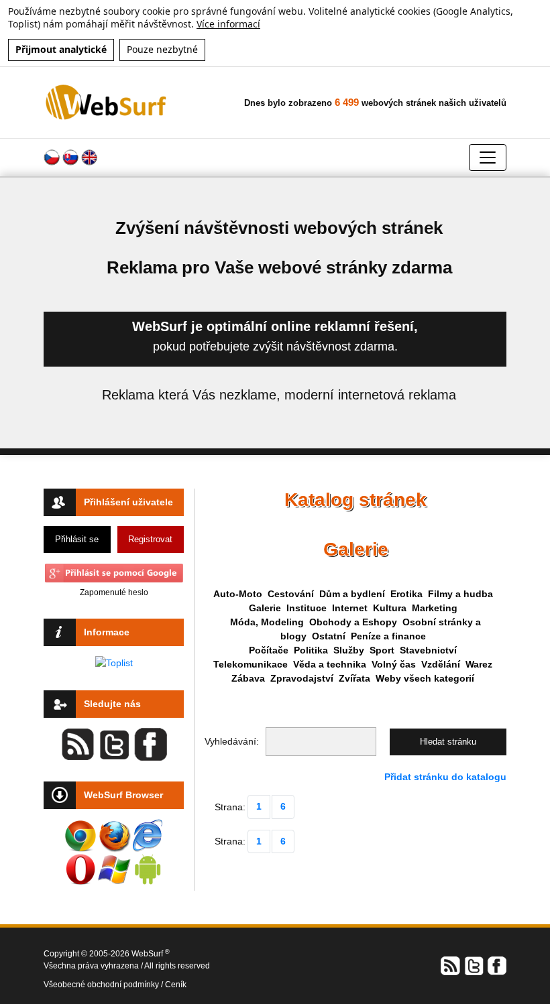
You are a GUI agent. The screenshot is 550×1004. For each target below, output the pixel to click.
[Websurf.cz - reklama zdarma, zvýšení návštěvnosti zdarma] (107, 102)
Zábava (248, 678)
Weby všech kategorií (425, 678)
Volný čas (394, 664)
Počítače (268, 650)
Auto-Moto (237, 593)
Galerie (265, 608)
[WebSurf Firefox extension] (114, 836)
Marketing (434, 608)
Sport (382, 650)
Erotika (406, 593)
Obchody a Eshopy (353, 622)
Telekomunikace (250, 664)
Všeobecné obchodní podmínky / (104, 984)
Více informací (228, 23)
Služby (348, 650)
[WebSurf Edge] (147, 836)
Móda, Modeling (267, 622)
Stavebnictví (428, 650)
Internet (350, 608)
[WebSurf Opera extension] (80, 869)
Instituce (306, 608)
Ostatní (328, 636)
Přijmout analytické (61, 49)
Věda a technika (329, 664)
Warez (478, 664)
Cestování (291, 593)
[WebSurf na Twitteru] (473, 965)
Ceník (175, 984)
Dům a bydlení (352, 593)
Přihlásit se (77, 539)
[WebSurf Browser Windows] (114, 869)
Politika (311, 650)
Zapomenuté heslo (114, 592)
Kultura (389, 608)
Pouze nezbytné (162, 49)
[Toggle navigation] (487, 157)
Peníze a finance (388, 636)
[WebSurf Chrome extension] (80, 836)
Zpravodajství (301, 678)
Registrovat (150, 539)
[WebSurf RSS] (451, 965)
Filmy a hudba (460, 593)
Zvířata (354, 678)
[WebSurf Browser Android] (147, 869)
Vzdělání (440, 664)
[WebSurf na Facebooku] (496, 965)
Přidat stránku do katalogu (445, 776)
